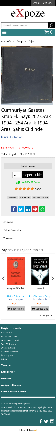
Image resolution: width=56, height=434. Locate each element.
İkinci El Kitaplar (15, 299)
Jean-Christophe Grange (40, 296)
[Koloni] (40, 258)
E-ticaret (23, 430)
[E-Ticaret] (33, 430)
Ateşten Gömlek (15, 288)
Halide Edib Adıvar (15, 296)
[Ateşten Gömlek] (16, 258)
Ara (51, 25)
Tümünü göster (45, 315)
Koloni (40, 288)
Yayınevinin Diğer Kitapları (22, 249)
